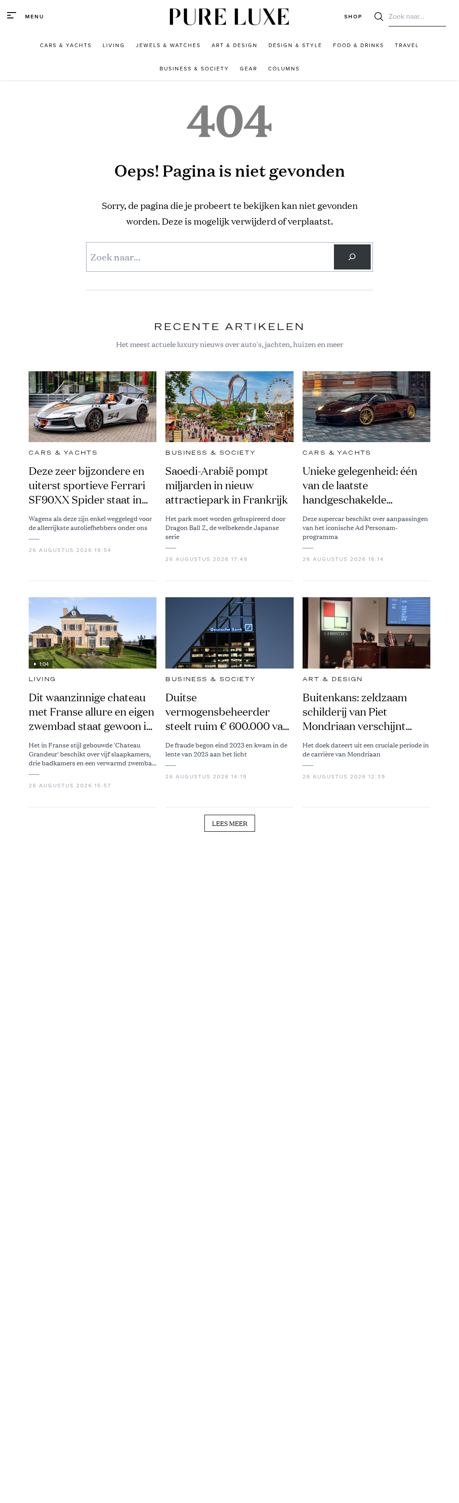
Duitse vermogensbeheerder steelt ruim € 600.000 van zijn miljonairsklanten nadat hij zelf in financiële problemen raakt (227, 711)
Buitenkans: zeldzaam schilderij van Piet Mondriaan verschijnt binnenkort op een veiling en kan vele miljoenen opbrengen (363, 711)
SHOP (353, 16)
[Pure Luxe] (229, 16)
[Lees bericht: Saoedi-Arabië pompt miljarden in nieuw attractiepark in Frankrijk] (229, 407)
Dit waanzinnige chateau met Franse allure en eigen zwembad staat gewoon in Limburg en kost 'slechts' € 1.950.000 (91, 711)
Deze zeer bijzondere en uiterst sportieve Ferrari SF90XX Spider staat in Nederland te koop (87, 485)
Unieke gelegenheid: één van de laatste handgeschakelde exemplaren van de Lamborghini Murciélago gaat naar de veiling (362, 485)
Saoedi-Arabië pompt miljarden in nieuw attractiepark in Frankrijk (226, 485)
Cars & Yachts (63, 453)
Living (42, 679)
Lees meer (229, 823)
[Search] (352, 256)
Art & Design (333, 679)
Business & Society (210, 453)
